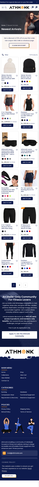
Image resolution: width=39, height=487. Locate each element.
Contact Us (5, 380)
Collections (5, 375)
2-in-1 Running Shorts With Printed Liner (8, 114)
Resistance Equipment (27, 397)
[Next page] (25, 285)
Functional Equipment (27, 395)
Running (4, 392)
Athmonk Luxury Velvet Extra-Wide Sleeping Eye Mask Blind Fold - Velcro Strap (8, 153)
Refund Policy (5, 412)
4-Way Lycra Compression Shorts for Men (26, 226)
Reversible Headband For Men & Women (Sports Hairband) (8, 190)
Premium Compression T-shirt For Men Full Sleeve (26, 263)
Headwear (23, 392)
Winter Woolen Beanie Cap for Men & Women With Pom (8, 77)
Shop (22, 372)
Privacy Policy (5, 409)
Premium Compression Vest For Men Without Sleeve (27, 114)
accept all (9, 476)
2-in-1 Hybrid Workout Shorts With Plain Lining (7, 226)
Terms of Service (26, 412)
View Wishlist (5, 377)
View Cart (23, 375)
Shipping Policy (25, 409)
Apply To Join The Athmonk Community (19, 335)
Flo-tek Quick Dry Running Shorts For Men (27, 189)
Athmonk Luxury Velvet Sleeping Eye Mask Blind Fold (27, 151)
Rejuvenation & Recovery (9, 397)
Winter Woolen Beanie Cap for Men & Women (26, 77)
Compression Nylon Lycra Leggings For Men (7, 262)
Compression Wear (7, 395)
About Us (23, 377)
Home (3, 25)
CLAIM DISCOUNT (19, 45)
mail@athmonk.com (15, 453)
